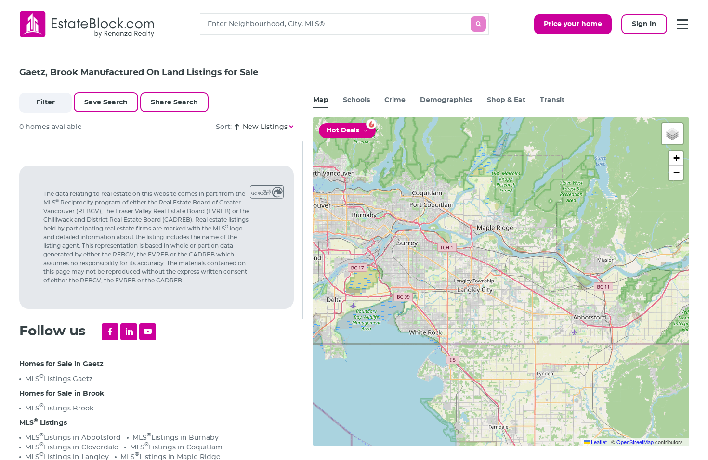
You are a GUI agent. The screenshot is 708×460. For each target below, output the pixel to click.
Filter (45, 102)
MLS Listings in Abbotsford (73, 437)
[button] (672, 133)
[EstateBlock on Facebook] (110, 331)
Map (320, 100)
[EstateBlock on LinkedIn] (128, 331)
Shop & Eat (506, 100)
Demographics (446, 100)
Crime (395, 100)
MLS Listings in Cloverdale (71, 447)
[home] (87, 24)
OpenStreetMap (635, 442)
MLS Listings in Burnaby (175, 437)
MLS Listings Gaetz (58, 378)
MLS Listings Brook (59, 408)
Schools (356, 100)
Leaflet (598, 442)
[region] (161, 300)
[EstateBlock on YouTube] (147, 331)
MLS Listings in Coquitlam (176, 447)
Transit (552, 100)
